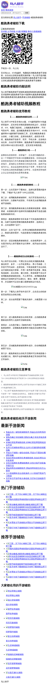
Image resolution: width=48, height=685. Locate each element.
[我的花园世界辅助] (16, 499)
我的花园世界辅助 (33, 499)
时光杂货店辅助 (30, 507)
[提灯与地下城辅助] (16, 528)
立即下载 (39, 504)
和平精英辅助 (27, 515)
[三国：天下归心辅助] (17, 494)
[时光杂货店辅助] (15, 507)
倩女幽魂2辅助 (28, 504)
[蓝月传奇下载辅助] (16, 517)
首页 (3, 10)
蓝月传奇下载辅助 (33, 517)
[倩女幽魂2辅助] (14, 504)
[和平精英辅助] (14, 515)
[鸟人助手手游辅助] (12, 8)
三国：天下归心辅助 (36, 494)
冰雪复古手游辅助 (33, 523)
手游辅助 (26, 17)
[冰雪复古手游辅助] (16, 523)
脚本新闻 (9, 10)
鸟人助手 (17, 17)
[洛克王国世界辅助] (16, 510)
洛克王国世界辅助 (33, 510)
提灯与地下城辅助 (33, 528)
